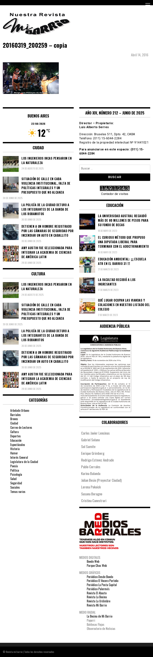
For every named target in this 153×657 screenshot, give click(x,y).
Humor (14, 453)
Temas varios (17, 491)
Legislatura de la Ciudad (24, 461)
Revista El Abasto (97, 593)
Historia (15, 449)
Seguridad (16, 483)
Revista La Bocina (97, 597)
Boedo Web (93, 561)
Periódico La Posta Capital (102, 585)
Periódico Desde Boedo (100, 577)
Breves (14, 419)
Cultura (14, 432)
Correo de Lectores (21, 427)
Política (14, 470)
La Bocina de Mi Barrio (99, 616)
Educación (15, 440)
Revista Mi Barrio (97, 605)
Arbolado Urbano (19, 410)
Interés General (19, 457)
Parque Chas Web (97, 565)
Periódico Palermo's (98, 589)
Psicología (16, 474)
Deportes (15, 436)
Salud (13, 478)
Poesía (14, 466)
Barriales (15, 414)
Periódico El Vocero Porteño (102, 580)
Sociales (15, 487)
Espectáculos (17, 444)
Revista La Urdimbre (98, 601)
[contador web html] (114, 189)
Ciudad (14, 423)
